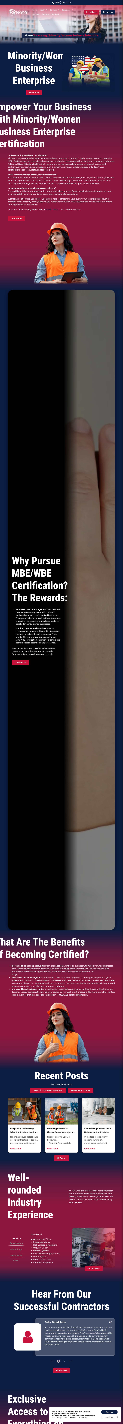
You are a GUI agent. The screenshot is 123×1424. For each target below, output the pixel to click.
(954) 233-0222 (53, 209)
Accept (109, 1412)
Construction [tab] (16, 1243)
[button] (52, 1361)
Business (66, 10)
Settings (109, 1417)
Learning (36, 14)
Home (34, 10)
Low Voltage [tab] (16, 1249)
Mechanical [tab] (16, 1255)
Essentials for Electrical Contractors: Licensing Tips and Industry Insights (60, 1132)
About (42, 10)
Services (53, 10)
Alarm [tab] (16, 1260)
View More (16, 1417)
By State (45, 14)
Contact (55, 14)
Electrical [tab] (16, 1238)
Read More (15, 1148)
